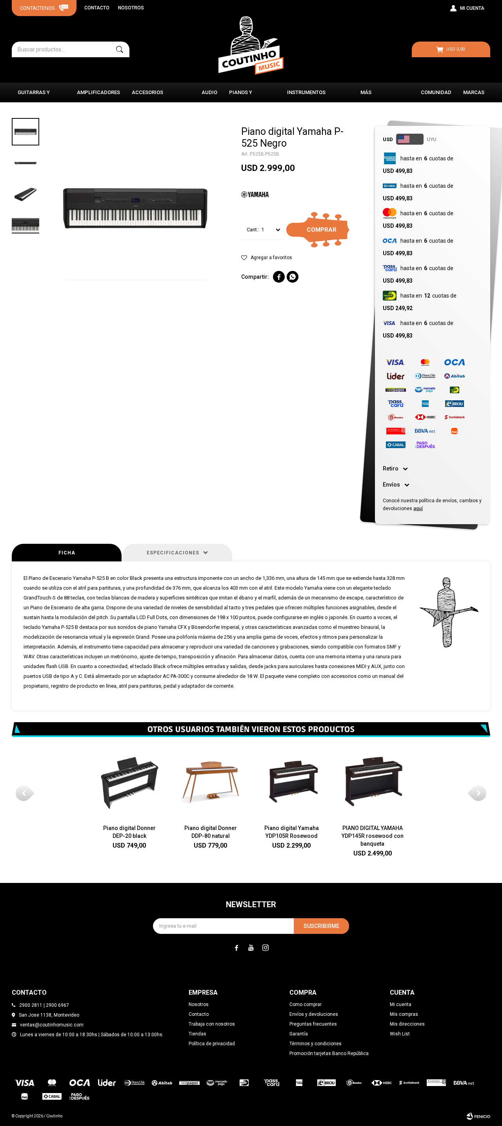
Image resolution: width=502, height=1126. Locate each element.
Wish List (400, 1034)
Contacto (96, 8)
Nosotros (131, 8)
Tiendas (197, 1034)
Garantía (298, 1034)
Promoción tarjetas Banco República (329, 1053)
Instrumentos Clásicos (306, 95)
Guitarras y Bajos (34, 95)
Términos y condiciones (315, 1043)
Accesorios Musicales (147, 95)
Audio (209, 92)
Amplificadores (98, 92)
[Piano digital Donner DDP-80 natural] (210, 781)
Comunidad (436, 92)
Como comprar (305, 1004)
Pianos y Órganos (241, 95)
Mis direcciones (407, 1024)
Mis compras (404, 1014)
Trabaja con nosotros (212, 1024)
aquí (418, 508)
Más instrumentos (379, 95)
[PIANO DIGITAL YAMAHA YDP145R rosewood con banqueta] (372, 781)
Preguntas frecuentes (313, 1024)
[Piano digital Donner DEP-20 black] (129, 781)
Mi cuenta (400, 1004)
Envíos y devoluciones (313, 1014)
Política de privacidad (212, 1043)
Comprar (321, 229)
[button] (119, 49)
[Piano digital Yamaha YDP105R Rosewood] (291, 781)
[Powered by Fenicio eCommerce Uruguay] (478, 1116)
